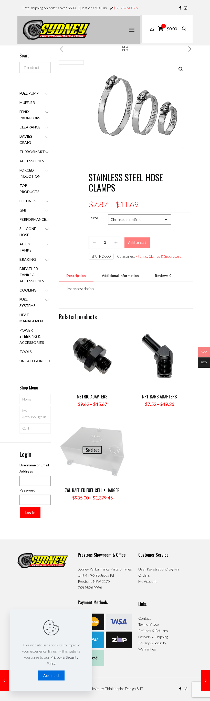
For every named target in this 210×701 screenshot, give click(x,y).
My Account (147, 581)
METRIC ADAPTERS (92, 396)
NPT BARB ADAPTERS (159, 396)
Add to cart (137, 242)
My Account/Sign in (34, 413)
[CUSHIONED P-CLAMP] (205, 680)
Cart (25, 428)
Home (27, 399)
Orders (144, 575)
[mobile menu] (131, 29)
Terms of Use (148, 624)
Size (94, 218)
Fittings (141, 256)
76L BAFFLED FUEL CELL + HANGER (92, 490)
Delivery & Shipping (153, 637)
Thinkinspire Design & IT (124, 688)
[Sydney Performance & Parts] (56, 30)
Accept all (51, 675)
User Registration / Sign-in (158, 569)
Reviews (163, 276)
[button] (181, 69)
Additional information (120, 276)
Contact (144, 618)
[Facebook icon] (180, 7)
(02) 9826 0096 (125, 8)
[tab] (76, 276)
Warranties (147, 649)
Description (76, 276)
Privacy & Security (152, 643)
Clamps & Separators (165, 256)
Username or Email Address (34, 468)
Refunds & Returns (153, 630)
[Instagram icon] (185, 7)
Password (27, 490)
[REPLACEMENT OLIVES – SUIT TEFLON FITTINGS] (4, 680)
